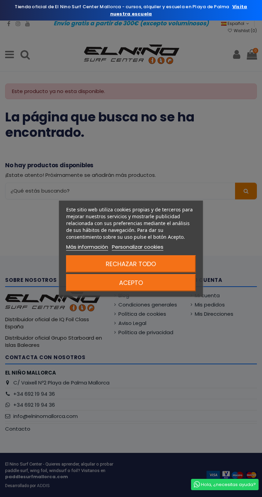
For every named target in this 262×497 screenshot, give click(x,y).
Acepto (131, 282)
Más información (87, 246)
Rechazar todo (131, 263)
